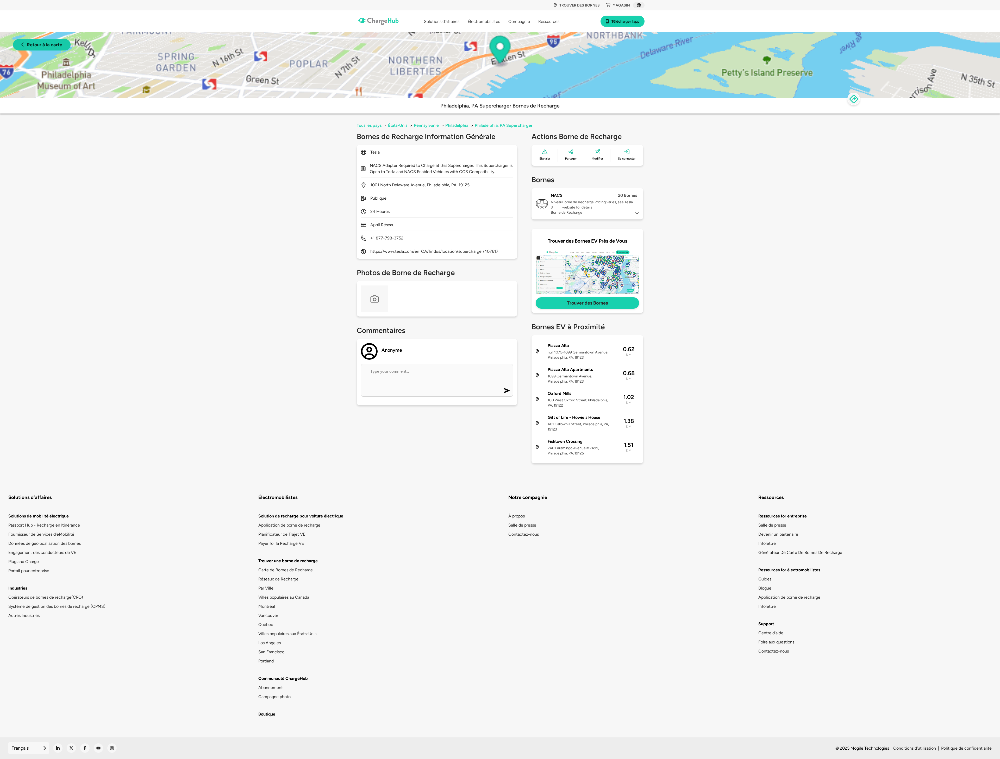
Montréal (266, 606)
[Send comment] (507, 390)
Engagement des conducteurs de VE (42, 552)
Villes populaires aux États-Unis (287, 633)
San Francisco (271, 651)
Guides (764, 579)
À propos (516, 516)
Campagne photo (274, 696)
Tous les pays (369, 125)
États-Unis (397, 125)
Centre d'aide (770, 632)
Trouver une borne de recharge (288, 560)
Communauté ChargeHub (283, 678)
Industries (17, 588)
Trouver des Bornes (587, 303)
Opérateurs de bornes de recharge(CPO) (45, 597)
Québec (265, 624)
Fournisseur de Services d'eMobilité (41, 534)
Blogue (764, 588)
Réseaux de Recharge (278, 579)
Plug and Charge (23, 561)
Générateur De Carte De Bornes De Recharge (800, 552)
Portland (266, 661)
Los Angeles (269, 642)
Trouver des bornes (579, 5)
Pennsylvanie (426, 125)
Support (766, 623)
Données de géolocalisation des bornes (44, 543)
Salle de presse (522, 525)
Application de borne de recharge (289, 525)
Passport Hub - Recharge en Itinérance (44, 525)
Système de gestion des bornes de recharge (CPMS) (56, 606)
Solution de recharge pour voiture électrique (300, 516)
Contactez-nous (523, 534)
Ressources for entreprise (782, 516)
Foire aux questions (776, 642)
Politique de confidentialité (966, 748)
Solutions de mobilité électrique (38, 516)
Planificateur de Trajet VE (281, 534)
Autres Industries (24, 615)
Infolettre (767, 543)
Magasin (621, 5)
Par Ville (265, 588)
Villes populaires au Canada (283, 597)
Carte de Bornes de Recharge (285, 569)
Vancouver (268, 615)
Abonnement (270, 687)
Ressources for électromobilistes (789, 569)
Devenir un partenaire (778, 534)
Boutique (266, 714)
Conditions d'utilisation (914, 748)
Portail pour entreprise (28, 570)
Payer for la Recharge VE (281, 543)
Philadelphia (456, 125)
